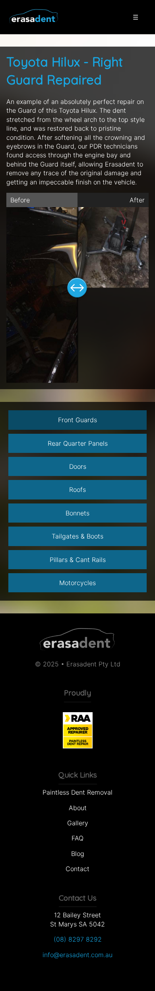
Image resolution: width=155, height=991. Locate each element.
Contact (77, 869)
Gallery (77, 823)
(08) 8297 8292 (78, 939)
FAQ (77, 838)
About (78, 808)
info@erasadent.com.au (77, 955)
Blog (77, 854)
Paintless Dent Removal (77, 792)
